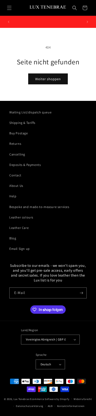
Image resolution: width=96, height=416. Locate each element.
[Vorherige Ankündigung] (8, 22)
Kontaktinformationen (71, 406)
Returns (15, 144)
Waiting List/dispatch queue (30, 112)
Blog (12, 238)
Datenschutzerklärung (29, 406)
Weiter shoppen (48, 79)
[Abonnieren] (81, 292)
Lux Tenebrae (21, 398)
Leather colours (21, 217)
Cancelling (17, 154)
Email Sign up (19, 249)
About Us (16, 186)
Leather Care (19, 228)
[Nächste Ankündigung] (87, 22)
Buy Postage (18, 133)
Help (12, 196)
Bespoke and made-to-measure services (39, 207)
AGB (50, 406)
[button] (9, 8)
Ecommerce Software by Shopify (49, 398)
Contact (15, 175)
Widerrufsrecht (83, 399)
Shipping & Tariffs (22, 123)
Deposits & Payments (25, 165)
